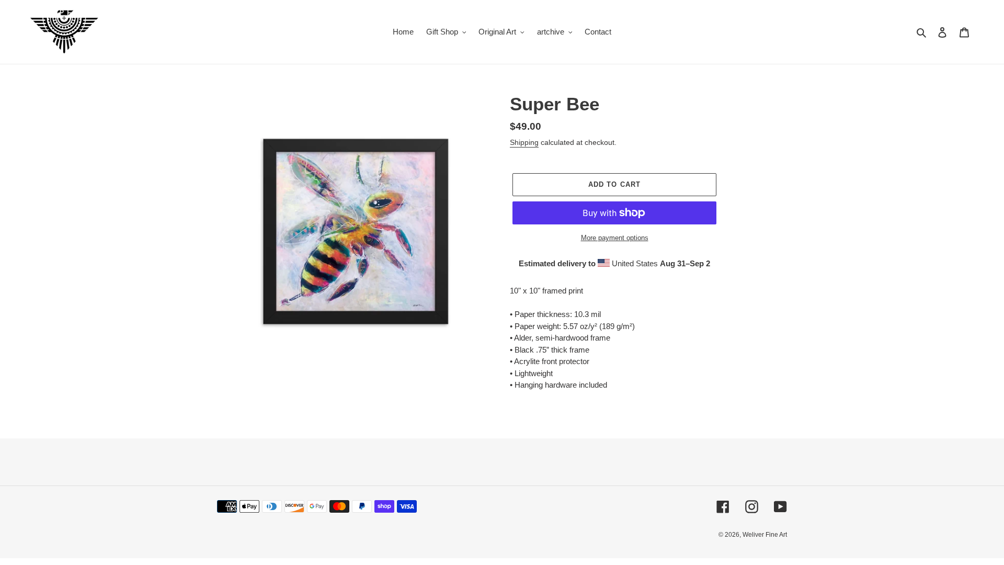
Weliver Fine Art (765, 534)
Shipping (524, 142)
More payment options (614, 238)
